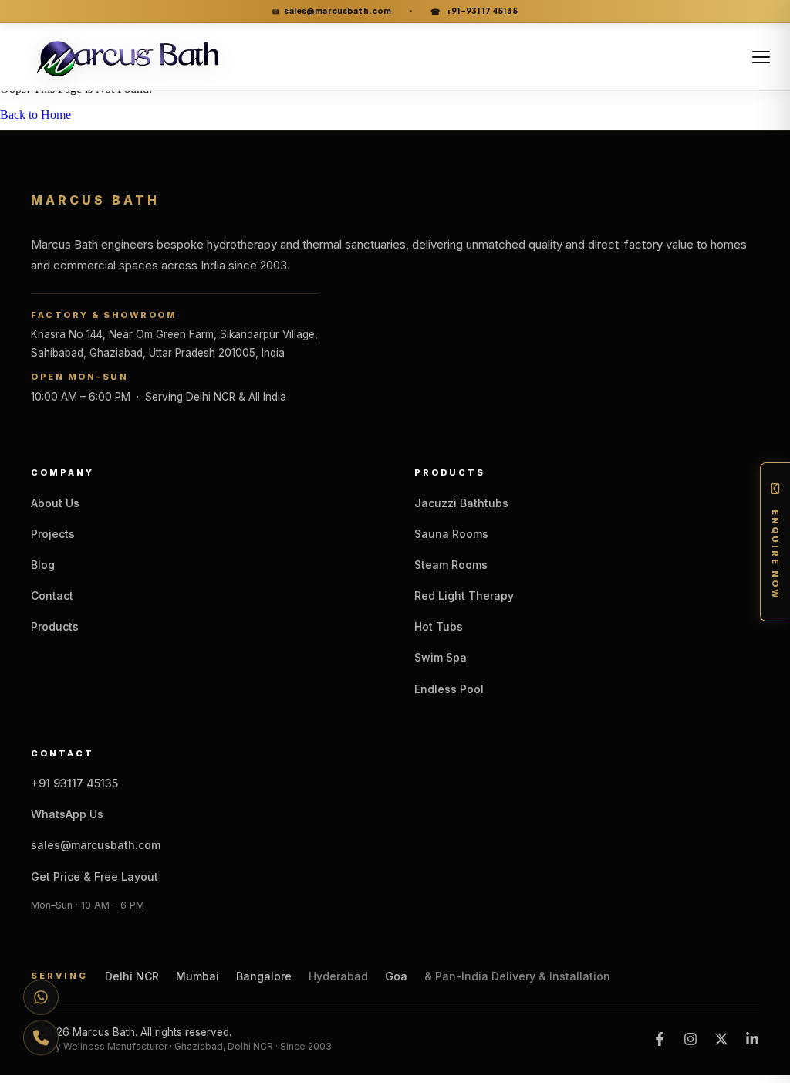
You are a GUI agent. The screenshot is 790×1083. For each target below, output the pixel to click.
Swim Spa (440, 657)
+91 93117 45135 (74, 783)
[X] (721, 1039)
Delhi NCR (132, 976)
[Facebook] (660, 1039)
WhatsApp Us (67, 814)
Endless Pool (449, 688)
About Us (55, 502)
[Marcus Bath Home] (141, 56)
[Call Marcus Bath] (41, 1038)
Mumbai (197, 976)
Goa (396, 976)
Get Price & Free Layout (94, 876)
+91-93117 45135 (473, 11)
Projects (53, 533)
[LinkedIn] (752, 1039)
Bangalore (264, 976)
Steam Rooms (451, 564)
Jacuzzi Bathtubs (461, 502)
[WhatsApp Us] (41, 996)
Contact (52, 595)
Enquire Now (775, 555)
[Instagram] (690, 1039)
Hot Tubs (438, 626)
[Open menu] (761, 57)
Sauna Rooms (451, 533)
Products (55, 626)
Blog (43, 564)
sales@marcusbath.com (331, 11)
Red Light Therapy (464, 595)
